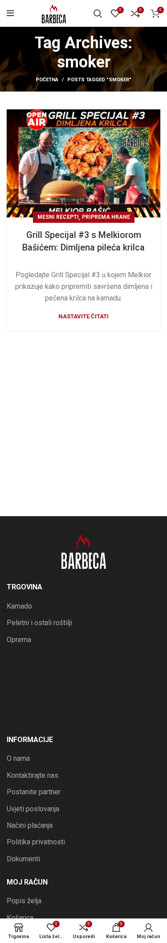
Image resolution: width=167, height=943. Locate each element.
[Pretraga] (97, 13)
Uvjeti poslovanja (33, 809)
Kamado (19, 606)
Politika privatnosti (36, 842)
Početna (47, 80)
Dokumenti (23, 859)
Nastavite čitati (83, 316)
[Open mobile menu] (10, 13)
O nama (18, 758)
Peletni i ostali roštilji (39, 622)
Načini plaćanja (30, 825)
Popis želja (24, 901)
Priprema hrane (106, 217)
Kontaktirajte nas (32, 775)
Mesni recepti (58, 217)
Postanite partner (34, 792)
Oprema (19, 639)
